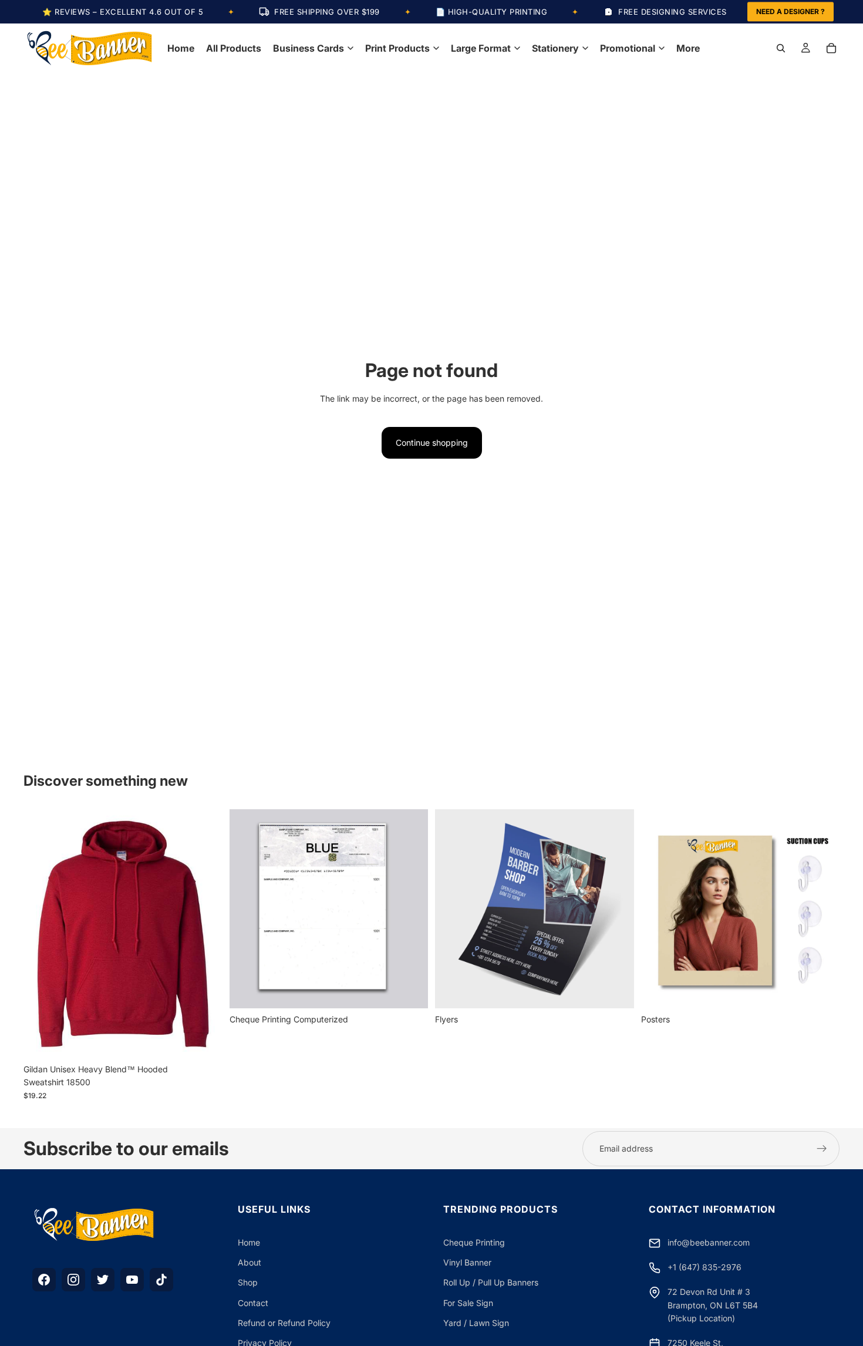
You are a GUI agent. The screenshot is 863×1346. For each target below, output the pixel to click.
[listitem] (688, 48)
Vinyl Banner (467, 1262)
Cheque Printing (474, 1242)
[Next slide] (205, 934)
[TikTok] (161, 1279)
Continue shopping (432, 442)
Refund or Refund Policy (284, 1323)
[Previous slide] (41, 934)
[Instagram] (73, 1279)
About (249, 1262)
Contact (253, 1303)
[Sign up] (822, 1148)
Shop (248, 1282)
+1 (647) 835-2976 (704, 1267)
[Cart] (831, 48)
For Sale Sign (468, 1303)
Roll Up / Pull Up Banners (490, 1282)
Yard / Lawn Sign (476, 1323)
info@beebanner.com (709, 1242)
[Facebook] (44, 1279)
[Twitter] (102, 1279)
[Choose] (204, 1040)
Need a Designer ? (790, 11)
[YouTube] (132, 1279)
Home (249, 1242)
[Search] (781, 48)
